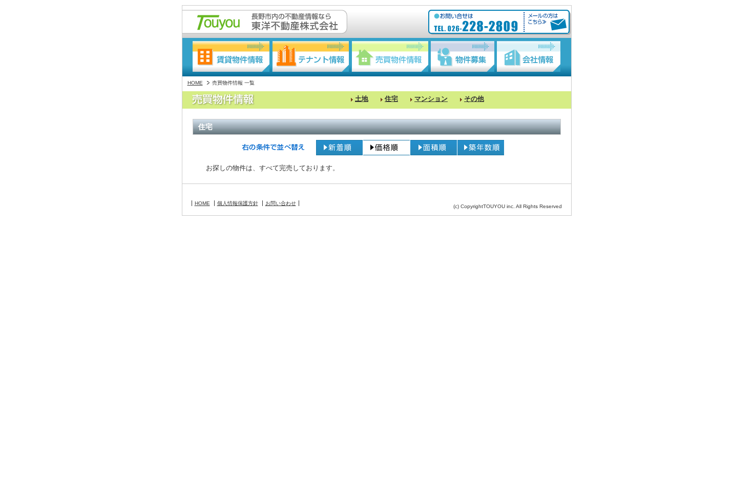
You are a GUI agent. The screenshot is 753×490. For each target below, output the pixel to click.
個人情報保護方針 (237, 203)
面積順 (433, 147)
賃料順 (386, 147)
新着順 (339, 147)
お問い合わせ (280, 203)
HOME (195, 83)
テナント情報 (310, 56)
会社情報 (528, 56)
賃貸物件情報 (231, 56)
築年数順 (480, 147)
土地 (361, 99)
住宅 (391, 99)
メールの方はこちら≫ (545, 22)
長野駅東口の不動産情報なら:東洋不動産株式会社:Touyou (264, 22)
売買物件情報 (389, 56)
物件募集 (462, 56)
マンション (431, 99)
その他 (474, 99)
